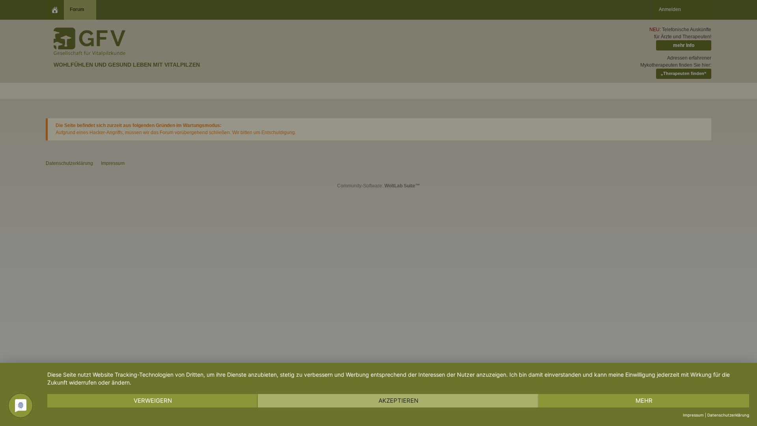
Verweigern (153, 400)
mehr (644, 400)
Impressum (693, 415)
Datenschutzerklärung (728, 415)
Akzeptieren (398, 400)
